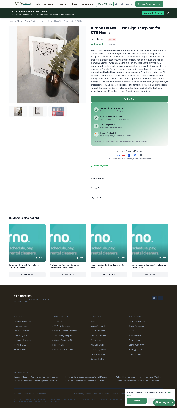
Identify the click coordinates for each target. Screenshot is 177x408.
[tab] (18, 111)
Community (87, 4)
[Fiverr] (160, 298)
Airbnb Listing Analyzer (62, 335)
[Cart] (121, 4)
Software (48, 4)
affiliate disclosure (41, 401)
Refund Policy (104, 394)
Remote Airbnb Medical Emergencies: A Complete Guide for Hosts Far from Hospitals (137, 381)
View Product (27, 274)
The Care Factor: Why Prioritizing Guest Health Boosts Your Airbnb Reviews (37, 381)
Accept (137, 401)
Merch (131, 331)
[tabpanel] (47, 64)
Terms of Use (91, 394)
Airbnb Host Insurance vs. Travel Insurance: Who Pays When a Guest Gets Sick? (139, 377)
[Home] (22, 4)
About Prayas (20, 349)
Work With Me (105, 4)
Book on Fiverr (135, 354)
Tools (37, 4)
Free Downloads (98, 331)
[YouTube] (154, 298)
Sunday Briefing (97, 359)
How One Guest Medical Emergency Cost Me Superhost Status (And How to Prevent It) (84, 381)
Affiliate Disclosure (119, 394)
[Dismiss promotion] (168, 13)
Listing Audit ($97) (137, 345)
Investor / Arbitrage (22, 340)
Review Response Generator (64, 331)
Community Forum (98, 349)
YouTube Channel (98, 345)
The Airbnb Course (22, 321)
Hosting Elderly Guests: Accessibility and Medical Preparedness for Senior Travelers (86, 377)
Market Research (98, 326)
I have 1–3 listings (21, 331)
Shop (74, 4)
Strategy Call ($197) (137, 349)
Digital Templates (136, 326)
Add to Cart (129, 99)
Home (11, 21)
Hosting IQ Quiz (21, 345)
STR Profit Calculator (61, 326)
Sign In (129, 4)
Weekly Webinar (98, 354)
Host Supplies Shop (137, 321)
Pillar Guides (96, 340)
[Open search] (116, 4)
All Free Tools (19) (60, 321)
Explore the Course (153, 13)
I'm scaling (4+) (21, 335)
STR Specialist (23, 295)
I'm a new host (20, 326)
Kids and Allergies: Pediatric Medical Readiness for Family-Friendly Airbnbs (36, 377)
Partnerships (134, 340)
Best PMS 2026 (59, 345)
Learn (63, 4)
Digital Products (31, 21)
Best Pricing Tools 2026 (62, 349)
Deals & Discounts (98, 335)
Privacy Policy (78, 394)
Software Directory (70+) (63, 340)
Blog (93, 321)
